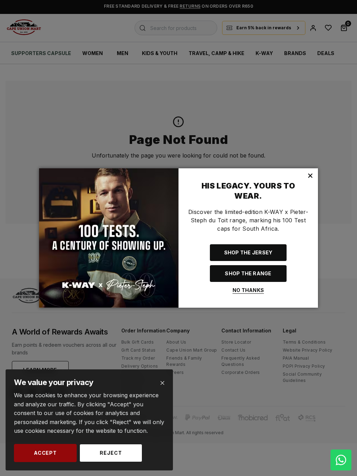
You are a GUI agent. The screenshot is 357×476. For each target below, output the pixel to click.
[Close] (162, 383)
